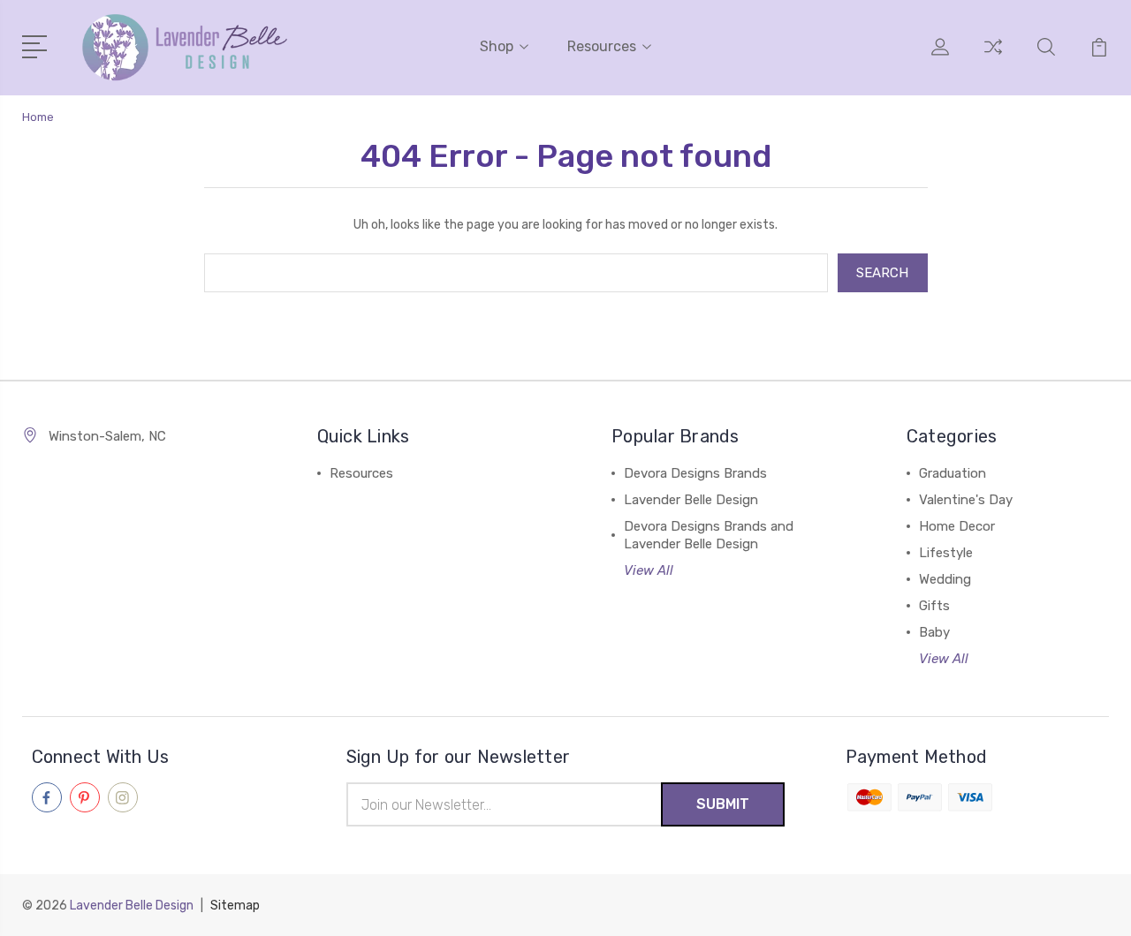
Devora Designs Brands (695, 473)
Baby (934, 632)
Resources (601, 46)
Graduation (952, 473)
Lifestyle (946, 553)
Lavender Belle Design (691, 500)
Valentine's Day (966, 500)
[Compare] (993, 57)
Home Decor (957, 526)
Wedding (945, 579)
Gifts (934, 606)
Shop (496, 46)
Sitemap (235, 905)
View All (648, 570)
